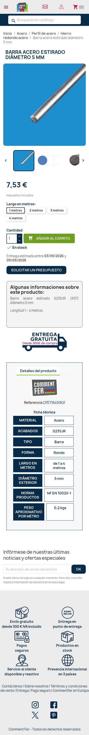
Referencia (33, 402)
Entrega (22, 690)
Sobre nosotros (36, 686)
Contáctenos (12, 686)
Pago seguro (41, 690)
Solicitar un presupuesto (36, 270)
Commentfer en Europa (71, 690)
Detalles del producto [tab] (38, 370)
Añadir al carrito (49, 238)
